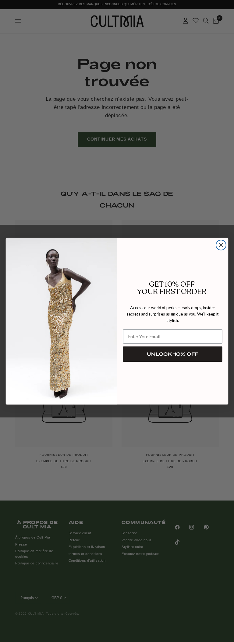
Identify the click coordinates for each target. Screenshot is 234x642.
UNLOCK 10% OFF (172, 354)
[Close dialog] (221, 245)
